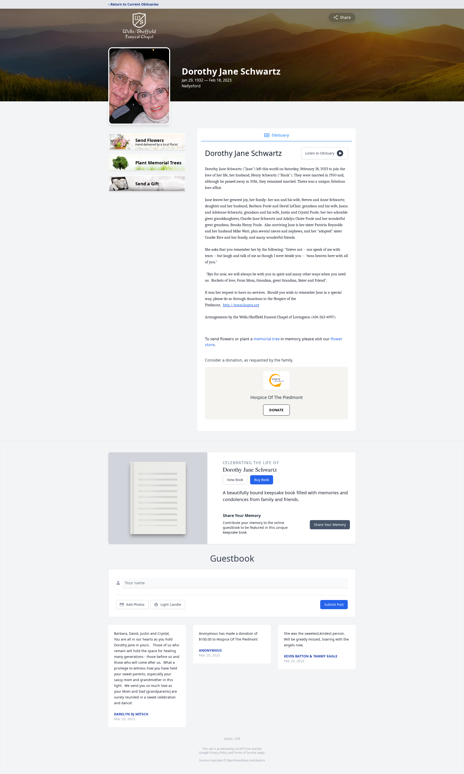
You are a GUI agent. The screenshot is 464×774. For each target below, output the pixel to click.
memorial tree (267, 339)
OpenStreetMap (237, 760)
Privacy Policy (218, 753)
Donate (276, 410)
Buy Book (261, 479)
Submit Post (334, 604)
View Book (235, 479)
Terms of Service (245, 753)
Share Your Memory (330, 524)
